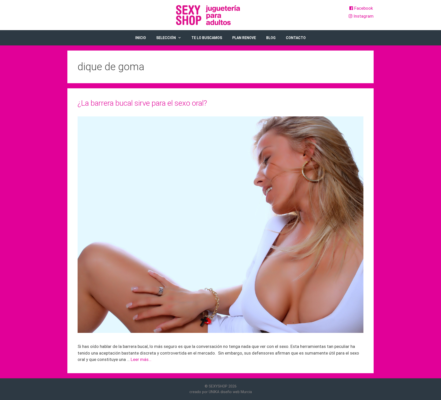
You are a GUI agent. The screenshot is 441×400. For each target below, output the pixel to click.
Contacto (296, 38)
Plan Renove (244, 38)
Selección (166, 38)
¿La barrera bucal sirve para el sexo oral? (142, 103)
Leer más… (141, 359)
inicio (140, 38)
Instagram (363, 16)
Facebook (363, 8)
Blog (271, 38)
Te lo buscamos (206, 38)
